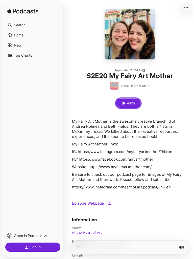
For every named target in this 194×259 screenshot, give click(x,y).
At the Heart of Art (87, 232)
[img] (22, 11)
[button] (33, 25)
